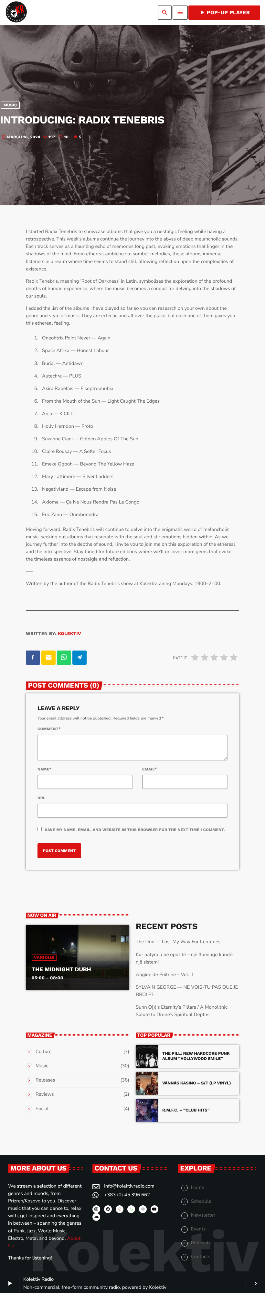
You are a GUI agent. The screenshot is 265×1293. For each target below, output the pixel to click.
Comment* (49, 729)
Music (10, 105)
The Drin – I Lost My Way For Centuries (178, 942)
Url (41, 798)
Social (42, 1109)
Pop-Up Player (224, 12)
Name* (44, 769)
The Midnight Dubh (61, 969)
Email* (149, 769)
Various (44, 957)
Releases (45, 1080)
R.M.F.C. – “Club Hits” (185, 1110)
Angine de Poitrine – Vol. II (164, 975)
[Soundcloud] (96, 1217)
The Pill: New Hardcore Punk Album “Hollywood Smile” (196, 1056)
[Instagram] (96, 1209)
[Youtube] (154, 1209)
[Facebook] (108, 1209)
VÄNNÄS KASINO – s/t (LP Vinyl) (196, 1083)
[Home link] (16, 12)
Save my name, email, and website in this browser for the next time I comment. (135, 830)
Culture (44, 1052)
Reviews (45, 1094)
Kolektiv (69, 633)
